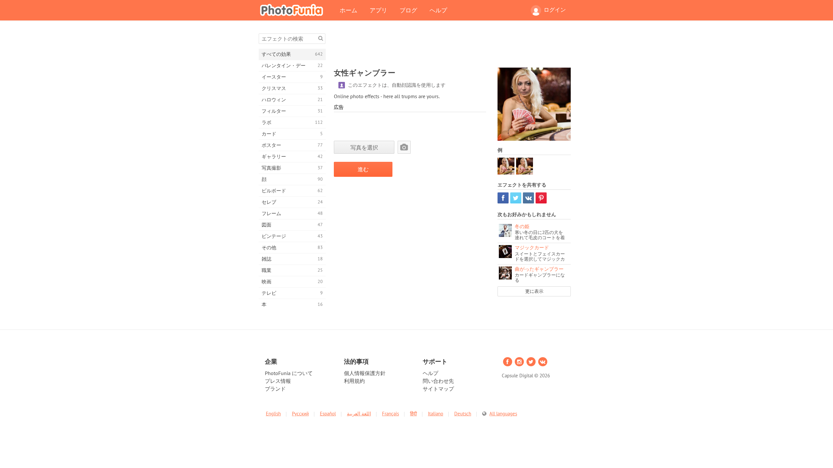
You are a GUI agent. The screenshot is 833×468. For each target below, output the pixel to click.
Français (390, 413)
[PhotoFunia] (293, 9)
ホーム (348, 10)
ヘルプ (438, 10)
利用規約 (354, 381)
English (273, 413)
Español (328, 413)
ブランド (275, 388)
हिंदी (413, 413)
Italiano (435, 413)
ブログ (408, 10)
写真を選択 (364, 147)
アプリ (378, 10)
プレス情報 (278, 381)
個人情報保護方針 (365, 373)
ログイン (555, 9)
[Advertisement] (452, 48)
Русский (300, 413)
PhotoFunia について (289, 373)
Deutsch (462, 413)
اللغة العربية (359, 413)
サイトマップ (438, 388)
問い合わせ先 (438, 381)
